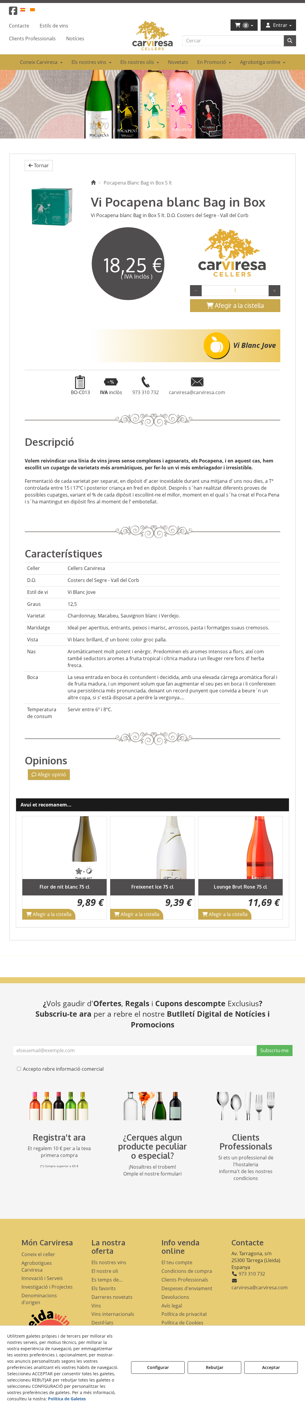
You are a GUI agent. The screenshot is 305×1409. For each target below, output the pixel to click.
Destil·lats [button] (102, 1322)
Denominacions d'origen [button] (39, 1299)
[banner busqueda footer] (152, 1106)
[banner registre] (59, 1106)
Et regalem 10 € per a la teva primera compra (59, 1151)
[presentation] (32, 868)
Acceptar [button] (271, 1367)
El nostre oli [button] (104, 1271)
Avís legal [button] (171, 1305)
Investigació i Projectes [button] (47, 1287)
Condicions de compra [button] (186, 1271)
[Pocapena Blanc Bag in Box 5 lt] (53, 207)
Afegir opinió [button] (51, 774)
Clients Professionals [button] (184, 1279)
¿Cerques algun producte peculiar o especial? (152, 1146)
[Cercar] (290, 40)
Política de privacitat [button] (184, 1314)
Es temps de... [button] (106, 1279)
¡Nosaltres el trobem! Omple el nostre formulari (152, 1170)
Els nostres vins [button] (108, 1262)
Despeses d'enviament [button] (186, 1288)
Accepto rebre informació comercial (63, 1069)
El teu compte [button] (176, 1262)
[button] (13, 12)
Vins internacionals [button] (112, 1314)
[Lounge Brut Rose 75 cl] (240, 847)
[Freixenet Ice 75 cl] (152, 847)
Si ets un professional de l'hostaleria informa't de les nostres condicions (245, 1167)
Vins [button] (96, 1305)
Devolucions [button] (175, 1297)
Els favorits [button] (103, 1288)
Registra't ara (59, 1137)
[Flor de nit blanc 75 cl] (64, 847)
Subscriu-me (274, 1050)
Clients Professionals (246, 1142)
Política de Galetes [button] (67, 1399)
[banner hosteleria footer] (246, 1106)
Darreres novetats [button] (112, 1297)
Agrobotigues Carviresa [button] (36, 1266)
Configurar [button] (158, 1367)
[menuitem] (26, 9)
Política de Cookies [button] (182, 1322)
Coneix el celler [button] (38, 1254)
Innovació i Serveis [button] (42, 1278)
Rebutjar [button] (214, 1367)
